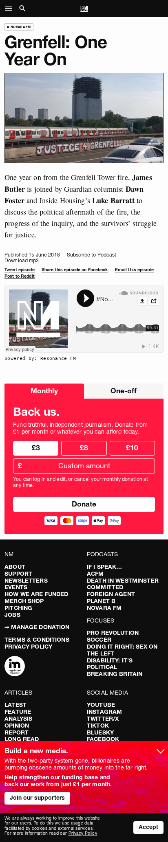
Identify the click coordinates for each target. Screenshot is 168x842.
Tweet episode (19, 269)
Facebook (103, 739)
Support (18, 573)
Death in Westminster (123, 580)
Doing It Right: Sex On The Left (122, 650)
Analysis (18, 718)
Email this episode (134, 269)
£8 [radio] (84, 447)
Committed (105, 587)
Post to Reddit (19, 276)
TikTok (98, 725)
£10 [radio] (132, 447)
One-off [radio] (124, 390)
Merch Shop (24, 601)
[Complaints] (14, 667)
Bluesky (100, 732)
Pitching (18, 608)
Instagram (104, 711)
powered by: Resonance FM (40, 358)
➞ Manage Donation (36, 627)
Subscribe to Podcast (91, 255)
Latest (15, 704)
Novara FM (104, 608)
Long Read (21, 739)
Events (15, 587)
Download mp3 (21, 260)
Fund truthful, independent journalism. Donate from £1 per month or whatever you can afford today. (80, 428)
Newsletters (26, 580)
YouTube (101, 704)
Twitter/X (103, 718)
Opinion (16, 725)
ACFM (95, 573)
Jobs (12, 614)
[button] (10, 8)
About (14, 566)
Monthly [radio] (44, 390)
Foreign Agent (111, 594)
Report (16, 732)
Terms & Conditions (36, 639)
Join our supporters (37, 797)
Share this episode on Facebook (75, 269)
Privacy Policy (28, 646)
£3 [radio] (36, 447)
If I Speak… (104, 566)
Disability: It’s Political (110, 664)
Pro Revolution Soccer (113, 636)
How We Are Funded (36, 594)
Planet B (101, 601)
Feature (17, 711)
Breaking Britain (114, 674)
